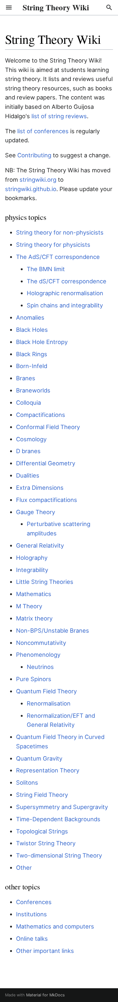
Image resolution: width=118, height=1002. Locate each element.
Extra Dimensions (40, 487)
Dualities (27, 475)
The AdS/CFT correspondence (58, 256)
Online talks (32, 938)
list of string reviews (59, 116)
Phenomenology (38, 654)
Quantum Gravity (39, 758)
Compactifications (40, 414)
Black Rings (31, 354)
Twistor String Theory (46, 843)
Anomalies (30, 317)
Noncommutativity (41, 642)
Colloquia (28, 402)
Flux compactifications (46, 499)
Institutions (31, 914)
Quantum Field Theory (46, 691)
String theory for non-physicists (60, 232)
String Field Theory (42, 794)
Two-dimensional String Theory (59, 855)
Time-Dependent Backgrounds (58, 819)
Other (24, 867)
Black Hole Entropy (42, 341)
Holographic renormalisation (65, 293)
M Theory (29, 606)
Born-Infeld (31, 365)
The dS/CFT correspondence (66, 281)
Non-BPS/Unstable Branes (52, 630)
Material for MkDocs (45, 995)
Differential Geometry (45, 463)
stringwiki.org (38, 179)
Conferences (34, 901)
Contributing (34, 155)
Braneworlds (33, 390)
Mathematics (33, 593)
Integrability (32, 569)
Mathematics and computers (55, 926)
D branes (28, 451)
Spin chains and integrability (65, 305)
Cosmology (31, 439)
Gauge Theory (35, 512)
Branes (25, 378)
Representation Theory (47, 770)
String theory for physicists (53, 244)
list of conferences (43, 131)
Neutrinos (40, 666)
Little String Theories (44, 581)
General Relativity (40, 545)
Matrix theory (34, 618)
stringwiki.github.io (30, 188)
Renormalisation (48, 703)
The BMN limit (46, 269)
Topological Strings (42, 831)
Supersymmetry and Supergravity (62, 806)
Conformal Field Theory (48, 426)
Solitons (27, 782)
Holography (32, 557)
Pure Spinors (33, 679)
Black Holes (32, 329)
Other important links (45, 950)
